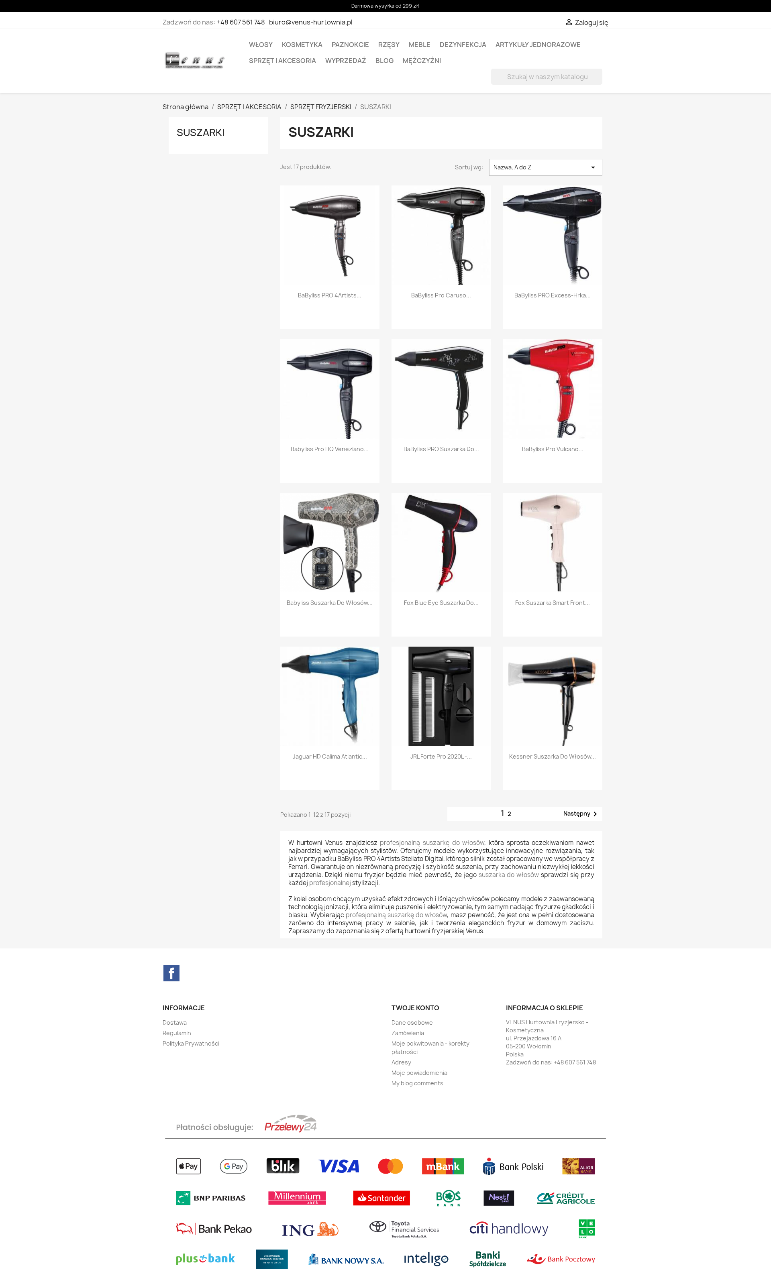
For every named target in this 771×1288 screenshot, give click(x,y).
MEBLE (419, 44)
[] (599, 82)
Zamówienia (408, 1033)
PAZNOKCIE (350, 44)
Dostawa (175, 1022)
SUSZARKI (200, 132)
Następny (581, 814)
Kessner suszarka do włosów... (552, 756)
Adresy (401, 1062)
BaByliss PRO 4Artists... (329, 295)
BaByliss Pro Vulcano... (552, 449)
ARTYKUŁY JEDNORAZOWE (538, 44)
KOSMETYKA (302, 44)
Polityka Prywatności (191, 1043)
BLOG (384, 60)
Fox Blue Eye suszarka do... (441, 602)
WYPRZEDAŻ (345, 60)
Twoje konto (415, 1007)
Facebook (171, 973)
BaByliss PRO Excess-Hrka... (552, 295)
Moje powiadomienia (419, 1072)
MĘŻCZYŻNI (422, 60)
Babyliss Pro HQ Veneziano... (330, 449)
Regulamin (177, 1033)
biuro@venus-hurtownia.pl (311, 22)
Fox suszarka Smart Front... (552, 602)
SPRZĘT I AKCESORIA (282, 60)
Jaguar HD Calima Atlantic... (330, 756)
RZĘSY (389, 44)
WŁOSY (261, 44)
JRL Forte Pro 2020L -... (441, 756)
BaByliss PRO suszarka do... (441, 449)
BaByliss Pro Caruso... (441, 295)
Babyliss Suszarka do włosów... (330, 602)
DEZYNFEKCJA (463, 44)
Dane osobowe (412, 1022)
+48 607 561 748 (240, 22)
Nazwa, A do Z (546, 167)
